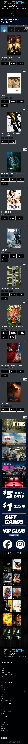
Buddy (2, 694)
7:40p (20, 218)
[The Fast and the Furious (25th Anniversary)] (14, 121)
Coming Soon (3, 706)
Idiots (2, 693)
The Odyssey (4, 679)
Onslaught (3, 698)
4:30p (4, 337)
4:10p (21, 64)
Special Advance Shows (5, 709)
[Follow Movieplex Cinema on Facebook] (2, 738)
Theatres (20, 11)
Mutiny (2, 670)
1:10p (13, 371)
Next (26, 28)
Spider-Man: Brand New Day (7, 678)
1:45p (13, 102)
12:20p (4, 256)
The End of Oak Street (5, 672)
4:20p (21, 371)
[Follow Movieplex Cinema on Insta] (5, 738)
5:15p (21, 180)
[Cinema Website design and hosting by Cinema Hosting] (14, 742)
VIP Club (18, 8)
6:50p (12, 337)
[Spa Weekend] (14, 200)
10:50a (4, 333)
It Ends (2, 685)
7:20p (4, 260)
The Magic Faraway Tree (6, 665)
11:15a (4, 102)
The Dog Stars (4, 689)
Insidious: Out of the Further (7, 666)
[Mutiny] (14, 238)
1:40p (13, 410)
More (14, 11)
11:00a (4, 64)
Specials (13, 8)
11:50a (13, 333)
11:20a (4, 295)
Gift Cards (24, 8)
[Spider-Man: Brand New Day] (14, 353)
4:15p (21, 102)
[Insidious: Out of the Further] (14, 161)
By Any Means (4, 696)
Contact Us (3, 719)
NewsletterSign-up (14, 14)
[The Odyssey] (14, 391)
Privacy (2, 726)
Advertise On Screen (5, 724)
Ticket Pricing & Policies (6, 711)
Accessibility (3, 728)
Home (2, 8)
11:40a (4, 180)
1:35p (13, 64)
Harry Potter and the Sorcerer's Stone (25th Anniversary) (13, 691)
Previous (1, 28)
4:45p (21, 295)
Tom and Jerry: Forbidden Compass (8, 700)
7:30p (4, 375)
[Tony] (14, 83)
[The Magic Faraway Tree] (14, 45)
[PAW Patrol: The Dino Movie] (14, 314)
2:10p (13, 180)
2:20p (13, 295)
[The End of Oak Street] (14, 276)
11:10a (4, 371)
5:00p (21, 256)
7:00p (4, 105)
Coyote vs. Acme (4, 687)
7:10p (4, 298)
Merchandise (8, 11)
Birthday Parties (4, 730)
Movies (7, 8)
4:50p (12, 218)
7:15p (12, 142)
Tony (2, 676)
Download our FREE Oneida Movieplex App (10, 732)
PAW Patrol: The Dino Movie (7, 674)
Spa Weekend (4, 668)
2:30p (4, 218)
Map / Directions (4, 720)
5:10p (4, 142)
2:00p (22, 333)
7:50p (4, 184)
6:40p (21, 410)
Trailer (25, 71)
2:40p (13, 256)
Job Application (4, 722)
